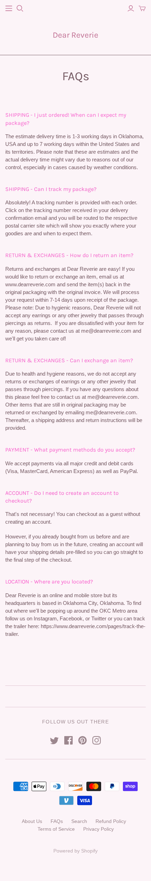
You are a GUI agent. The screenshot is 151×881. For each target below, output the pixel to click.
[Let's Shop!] (8, 8)
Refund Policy (111, 821)
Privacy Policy (98, 829)
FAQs (57, 821)
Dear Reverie (75, 35)
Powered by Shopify (75, 851)
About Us (32, 821)
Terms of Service (56, 829)
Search (79, 821)
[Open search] (20, 8)
